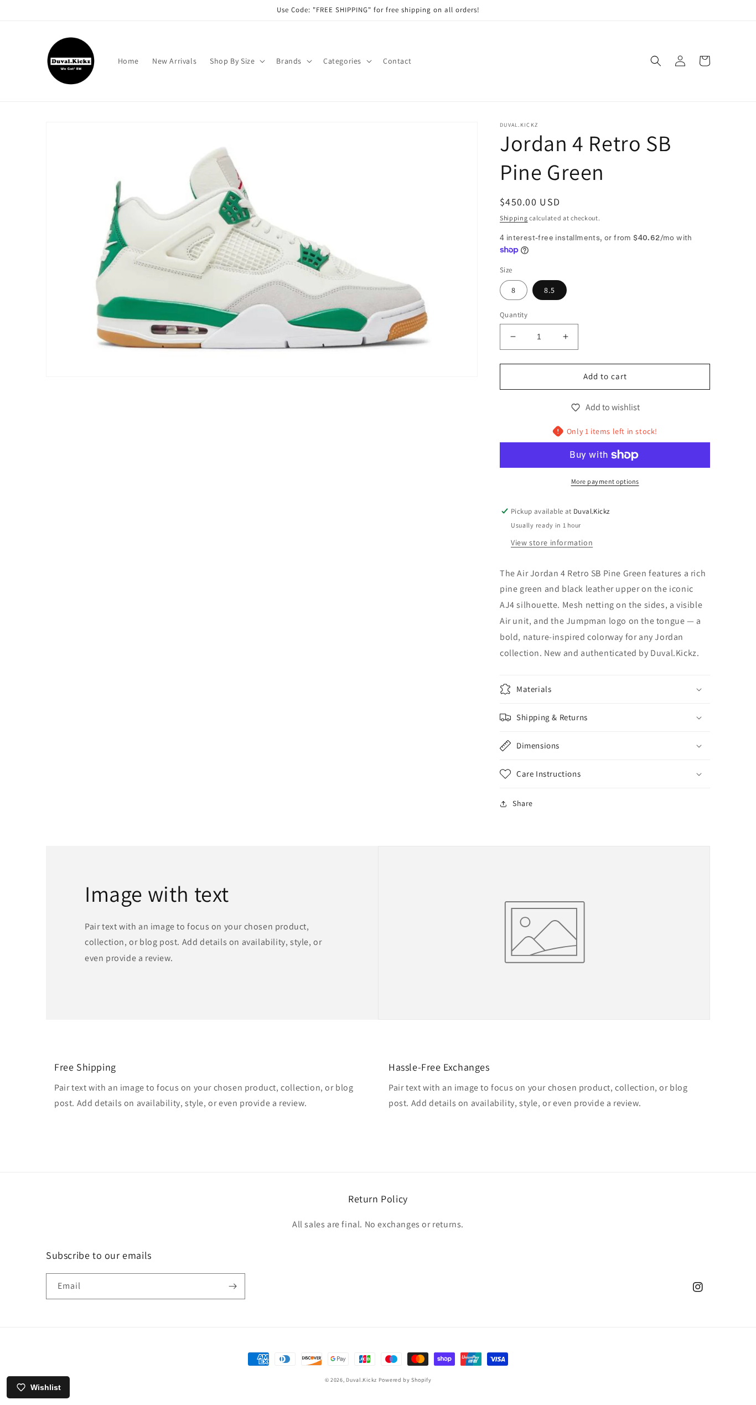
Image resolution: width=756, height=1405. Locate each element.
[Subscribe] (232, 1286)
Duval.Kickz (361, 1379)
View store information (552, 542)
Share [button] (522, 803)
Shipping (514, 218)
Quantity (513, 314)
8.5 (549, 290)
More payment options (605, 481)
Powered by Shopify (405, 1379)
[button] (236, 61)
